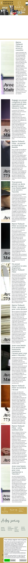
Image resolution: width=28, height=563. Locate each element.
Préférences (23, 560)
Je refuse (13, 560)
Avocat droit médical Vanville (16, 529)
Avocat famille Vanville (3, 529)
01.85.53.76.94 (8, 2)
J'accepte (7, 560)
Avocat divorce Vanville (23, 529)
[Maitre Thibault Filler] (19, 5)
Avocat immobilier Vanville (11, 529)
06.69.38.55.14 (8, 4)
